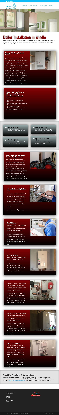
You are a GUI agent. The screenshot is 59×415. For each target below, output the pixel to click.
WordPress (25, 413)
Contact (50, 5)
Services (35, 5)
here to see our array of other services (17, 380)
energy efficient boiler (19, 62)
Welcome (24, 5)
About (30, 5)
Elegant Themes (14, 413)
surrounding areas (7, 378)
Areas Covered (43, 5)
